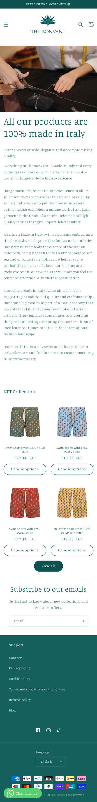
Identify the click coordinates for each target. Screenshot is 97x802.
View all (48, 566)
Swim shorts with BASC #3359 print (72, 449)
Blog (12, 710)
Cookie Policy (19, 678)
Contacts (16, 658)
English (46, 761)
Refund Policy (20, 700)
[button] (6, 24)
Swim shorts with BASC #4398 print (25, 449)
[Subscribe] (82, 621)
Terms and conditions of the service (37, 689)
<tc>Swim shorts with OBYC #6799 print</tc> (72, 530)
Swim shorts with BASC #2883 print (24, 530)
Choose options (25, 469)
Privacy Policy (20, 668)
